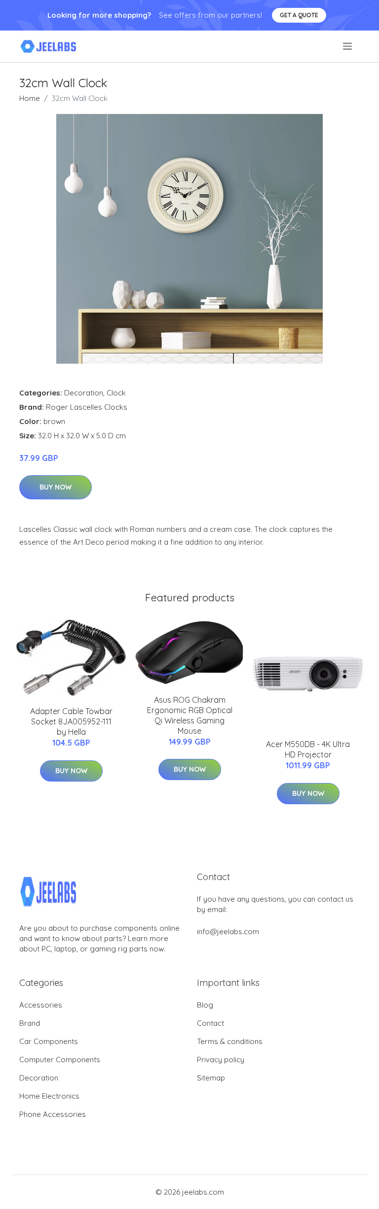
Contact (210, 1023)
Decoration (83, 392)
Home (29, 98)
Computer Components (59, 1059)
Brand (29, 1023)
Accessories (40, 1005)
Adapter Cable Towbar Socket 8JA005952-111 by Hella (71, 721)
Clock (116, 392)
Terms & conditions (230, 1041)
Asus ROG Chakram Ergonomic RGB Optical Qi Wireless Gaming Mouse (189, 715)
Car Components (48, 1041)
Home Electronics (49, 1096)
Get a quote (299, 15)
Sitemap (211, 1077)
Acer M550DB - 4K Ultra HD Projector (308, 749)
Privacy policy (220, 1059)
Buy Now (55, 487)
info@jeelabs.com (228, 931)
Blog (205, 1005)
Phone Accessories (52, 1114)
